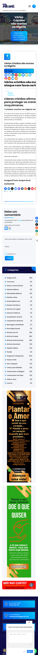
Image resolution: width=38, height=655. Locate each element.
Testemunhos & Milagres (15, 371)
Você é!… (10, 383)
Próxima (11, 95)
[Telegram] (12, 78)
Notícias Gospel (18, 35)
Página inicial (18, 33)
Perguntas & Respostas (15, 356)
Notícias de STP (12, 332)
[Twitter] (9, 75)
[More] (16, 78)
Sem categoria (12, 364)
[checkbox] (4, 650)
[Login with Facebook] (6, 228)
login (20, 220)
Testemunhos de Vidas (15, 375)
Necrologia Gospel (13, 328)
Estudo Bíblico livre (13, 301)
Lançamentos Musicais (15, 321)
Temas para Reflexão (14, 367)
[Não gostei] (10, 191)
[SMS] (26, 75)
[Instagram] (5, 78)
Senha (7, 246)
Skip (24, 651)
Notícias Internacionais (15, 340)
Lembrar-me (11, 254)
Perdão (9, 352)
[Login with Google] (9, 228)
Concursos (10, 282)
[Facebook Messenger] (23, 75)
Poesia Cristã (11, 360)
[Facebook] (5, 75)
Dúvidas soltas (12, 297)
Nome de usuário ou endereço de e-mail (18, 239)
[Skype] (30, 75)
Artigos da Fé (11, 278)
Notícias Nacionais (13, 344)
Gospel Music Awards (14, 317)
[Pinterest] (16, 75)
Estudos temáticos (13, 305)
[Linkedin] (12, 75)
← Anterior (10, 92)
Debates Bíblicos (13, 289)
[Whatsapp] (19, 75)
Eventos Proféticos (13, 313)
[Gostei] (5, 191)
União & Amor (11, 379)
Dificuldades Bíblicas (14, 293)
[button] (5, 188)
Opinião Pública (12, 348)
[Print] (9, 78)
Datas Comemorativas (15, 286)
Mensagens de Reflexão (15, 325)
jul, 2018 (7, 56)
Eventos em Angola (13, 309)
